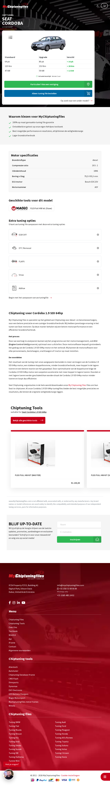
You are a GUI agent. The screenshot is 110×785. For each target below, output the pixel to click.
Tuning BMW (14, 722)
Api (10, 639)
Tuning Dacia (61, 757)
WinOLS (12, 635)
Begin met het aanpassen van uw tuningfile (29, 297)
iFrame (12, 642)
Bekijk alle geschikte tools (25, 420)
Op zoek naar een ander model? (75, 100)
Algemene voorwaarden (19, 650)
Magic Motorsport (17, 698)
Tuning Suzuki (15, 749)
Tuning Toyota (61, 741)
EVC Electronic (15, 690)
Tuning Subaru (61, 745)
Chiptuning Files (16, 619)
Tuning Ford (60, 726)
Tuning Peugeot (62, 730)
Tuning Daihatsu (16, 757)
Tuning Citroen (62, 753)
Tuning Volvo (61, 749)
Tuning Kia (14, 737)
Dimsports (14, 682)
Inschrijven (75, 539)
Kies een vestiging (44, 84)
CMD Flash (13, 678)
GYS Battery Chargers (18, 694)
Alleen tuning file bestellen (44, 93)
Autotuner (13, 671)
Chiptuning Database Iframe (22, 674)
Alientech (13, 667)
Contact (12, 646)
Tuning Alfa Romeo (64, 737)
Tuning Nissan (15, 733)
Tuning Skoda (15, 745)
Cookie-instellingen (70, 775)
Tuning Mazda (15, 730)
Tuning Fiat (14, 726)
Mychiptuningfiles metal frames (23, 701)
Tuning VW (13, 753)
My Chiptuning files (77, 385)
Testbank (13, 631)
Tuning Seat (14, 741)
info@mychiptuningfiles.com (70, 585)
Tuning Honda (61, 733)
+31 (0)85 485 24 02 (65, 595)
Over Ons (13, 627)
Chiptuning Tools (17, 623)
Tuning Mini (14, 760)
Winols (12, 705)
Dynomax (13, 686)
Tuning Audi (60, 722)
